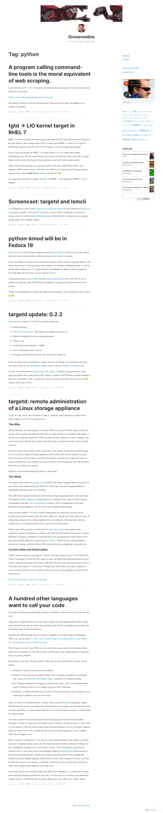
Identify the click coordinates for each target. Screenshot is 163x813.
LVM (29, 212)
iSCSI (28, 418)
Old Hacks (126, 56)
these (46, 540)
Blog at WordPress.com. (81, 805)
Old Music (126, 59)
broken (130, 115)
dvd (153, 121)
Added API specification (23, 331)
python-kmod (14, 252)
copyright (136, 118)
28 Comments (34, 188)
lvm (123, 135)
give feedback (64, 365)
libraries (52, 540)
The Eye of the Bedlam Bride (133, 162)
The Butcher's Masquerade (132, 171)
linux (143, 130)
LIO (38, 212)
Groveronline (81, 36)
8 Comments (33, 784)
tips (147, 140)
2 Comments (33, 225)
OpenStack (40, 503)
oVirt (30, 503)
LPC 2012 (27, 87)
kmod (37, 739)
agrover (13, 112)
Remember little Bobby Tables (39, 678)
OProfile (65, 702)
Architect (140, 111)
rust (150, 135)
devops (142, 121)
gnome (151, 125)
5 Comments (33, 387)
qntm (126, 156)
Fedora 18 (85, 208)
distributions (148, 121)
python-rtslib (32, 278)
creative (141, 118)
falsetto (130, 125)
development (127, 121)
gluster (146, 125)
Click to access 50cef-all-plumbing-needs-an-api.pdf (31, 97)
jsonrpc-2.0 (37, 482)
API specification (33, 365)
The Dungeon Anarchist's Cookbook (136, 187)
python (137, 134)
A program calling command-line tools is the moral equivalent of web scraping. (50, 74)
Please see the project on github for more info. (28, 579)
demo (145, 118)
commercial (145, 115)
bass (147, 111)
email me (43, 173)
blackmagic (125, 115)
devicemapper (137, 121)
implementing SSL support (43, 371)
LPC (33, 269)
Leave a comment (35, 300)
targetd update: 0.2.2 (35, 314)
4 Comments (33, 112)
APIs (135, 111)
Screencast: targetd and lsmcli (47, 201)
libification (135, 131)
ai (131, 111)
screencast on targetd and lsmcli (48, 208)
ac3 (129, 111)
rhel (142, 135)
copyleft (131, 118)
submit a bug (78, 365)
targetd (11, 212)
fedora (136, 124)
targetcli (50, 278)
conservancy (125, 118)
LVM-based (33, 512)
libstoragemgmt (44, 215)
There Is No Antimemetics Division (135, 154)
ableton (124, 111)
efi (123, 125)
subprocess (61, 256)
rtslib (146, 135)
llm (152, 131)
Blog (22, 112)
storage (126, 139)
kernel (124, 130)
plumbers (129, 135)
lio (149, 130)
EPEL (45, 178)
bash (144, 111)
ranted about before (57, 529)
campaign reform (137, 115)
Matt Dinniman (128, 165)
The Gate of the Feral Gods (132, 179)
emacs (126, 125)
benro (150, 111)
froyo (142, 125)
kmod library (58, 252)
